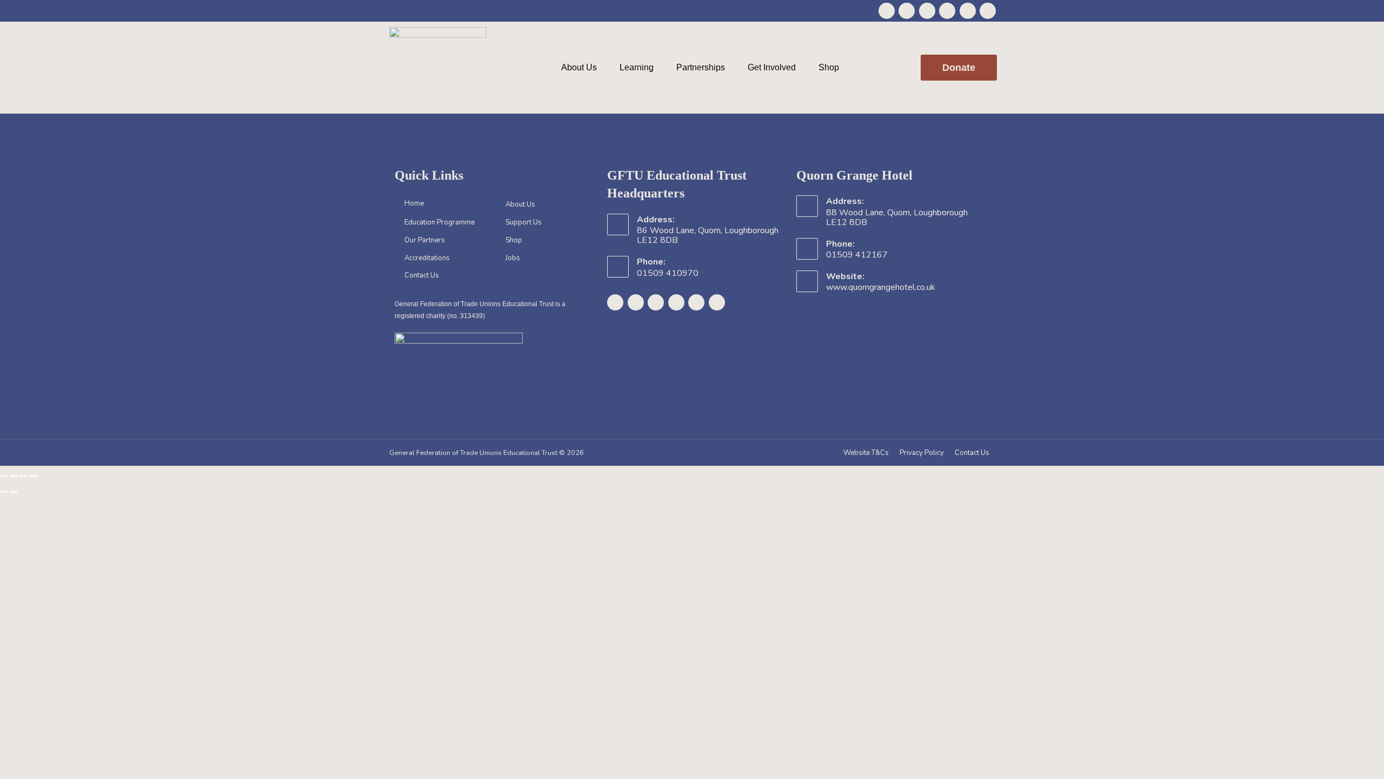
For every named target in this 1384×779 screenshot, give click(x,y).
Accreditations (427, 258)
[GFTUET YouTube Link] (947, 11)
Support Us (523, 222)
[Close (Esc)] (33, 476)
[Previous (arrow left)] (4, 492)
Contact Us (421, 275)
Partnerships (700, 67)
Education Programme (439, 222)
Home (414, 203)
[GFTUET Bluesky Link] (968, 11)
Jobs (512, 258)
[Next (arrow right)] (13, 492)
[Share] (23, 476)
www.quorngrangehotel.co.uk (880, 287)
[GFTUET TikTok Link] (988, 11)
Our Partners (424, 240)
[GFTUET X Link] (907, 11)
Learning (637, 67)
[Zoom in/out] (4, 476)
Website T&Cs (866, 453)
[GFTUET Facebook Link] (887, 11)
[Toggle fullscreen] (13, 476)
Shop (829, 67)
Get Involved (772, 67)
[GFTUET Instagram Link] (927, 11)
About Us (579, 67)
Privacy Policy (922, 453)
